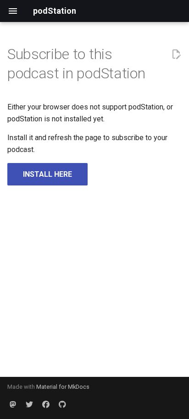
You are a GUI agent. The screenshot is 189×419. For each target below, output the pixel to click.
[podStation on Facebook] (46, 404)
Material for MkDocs (62, 386)
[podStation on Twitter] (29, 404)
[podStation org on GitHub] (62, 404)
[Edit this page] (176, 54)
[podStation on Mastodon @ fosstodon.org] (13, 404)
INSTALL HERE (47, 174)
